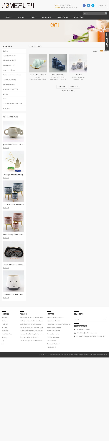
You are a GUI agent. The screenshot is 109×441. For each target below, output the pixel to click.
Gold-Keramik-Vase (53, 337)
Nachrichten (46, 17)
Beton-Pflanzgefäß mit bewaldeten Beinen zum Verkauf (13, 235)
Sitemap (4, 337)
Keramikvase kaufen (53, 331)
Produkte (33, 17)
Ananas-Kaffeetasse (53, 344)
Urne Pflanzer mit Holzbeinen (13, 205)
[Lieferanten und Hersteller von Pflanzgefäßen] (13, 281)
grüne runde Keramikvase (55, 317)
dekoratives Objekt (9, 61)
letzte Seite (74, 87)
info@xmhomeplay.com (66, 7)
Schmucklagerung (9, 80)
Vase (4, 99)
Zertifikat (4, 327)
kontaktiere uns (62, 17)
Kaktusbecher (51, 347)
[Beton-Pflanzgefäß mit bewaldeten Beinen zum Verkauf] (13, 221)
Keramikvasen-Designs (54, 327)
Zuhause (4, 317)
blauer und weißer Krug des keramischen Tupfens (32, 334)
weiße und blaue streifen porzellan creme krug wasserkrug (32, 321)
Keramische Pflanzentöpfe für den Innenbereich (59, 324)
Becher (5, 51)
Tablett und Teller (9, 56)
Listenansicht (105, 51)
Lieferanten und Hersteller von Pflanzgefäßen (13, 295)
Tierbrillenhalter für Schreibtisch (13, 265)
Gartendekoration (9, 84)
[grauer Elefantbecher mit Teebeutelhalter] (13, 131)
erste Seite (62, 87)
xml (3, 344)
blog (3, 340)
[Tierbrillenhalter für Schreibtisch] (13, 251)
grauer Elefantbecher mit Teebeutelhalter (13, 145)
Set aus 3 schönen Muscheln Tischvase (58, 75)
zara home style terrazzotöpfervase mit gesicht (32, 340)
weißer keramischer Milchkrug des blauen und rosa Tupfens (32, 324)
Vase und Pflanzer (9, 70)
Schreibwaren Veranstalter (12, 104)
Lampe (5, 94)
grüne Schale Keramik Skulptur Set (38, 75)
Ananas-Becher (52, 340)
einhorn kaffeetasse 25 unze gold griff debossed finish (32, 317)
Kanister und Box (9, 65)
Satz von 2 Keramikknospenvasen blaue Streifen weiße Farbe (78, 75)
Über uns (21, 17)
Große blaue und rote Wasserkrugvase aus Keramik (32, 327)
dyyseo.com (103, 354)
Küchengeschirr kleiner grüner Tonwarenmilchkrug (32, 331)
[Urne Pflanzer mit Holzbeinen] (13, 191)
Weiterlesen (6, 148)
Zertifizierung (79, 17)
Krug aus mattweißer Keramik (29, 337)
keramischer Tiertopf (53, 321)
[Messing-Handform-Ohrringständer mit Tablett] (13, 161)
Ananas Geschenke (53, 334)
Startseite (8, 17)
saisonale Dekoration (10, 89)
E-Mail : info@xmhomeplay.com (87, 333)
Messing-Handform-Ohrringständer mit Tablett (13, 175)
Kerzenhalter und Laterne (12, 75)
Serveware (6, 108)
